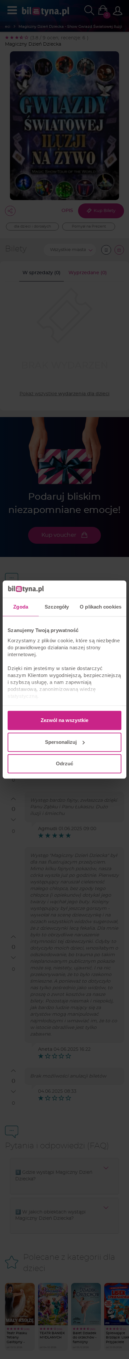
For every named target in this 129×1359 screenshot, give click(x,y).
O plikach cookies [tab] (100, 607)
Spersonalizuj (61, 742)
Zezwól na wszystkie (64, 720)
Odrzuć (64, 763)
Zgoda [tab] (20, 607)
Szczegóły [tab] (57, 607)
